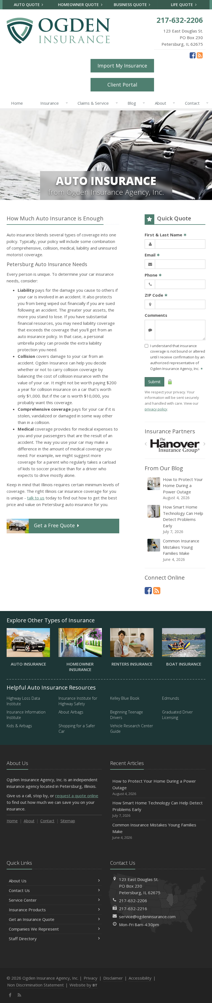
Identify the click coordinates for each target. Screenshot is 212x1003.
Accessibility (140, 978)
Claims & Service (96, 103)
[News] (200, 55)
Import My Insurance (122, 65)
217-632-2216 (133, 908)
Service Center (23, 900)
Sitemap (67, 820)
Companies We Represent (34, 929)
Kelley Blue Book (124, 698)
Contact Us (19, 890)
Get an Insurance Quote (31, 919)
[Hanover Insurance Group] (175, 445)
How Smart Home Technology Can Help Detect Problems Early (183, 519)
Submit (154, 381)
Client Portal (122, 84)
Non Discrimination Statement (35, 985)
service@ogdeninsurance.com (147, 916)
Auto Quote (27, 4)
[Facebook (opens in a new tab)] (192, 55)
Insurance (52, 103)
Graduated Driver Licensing (177, 714)
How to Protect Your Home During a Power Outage (183, 489)
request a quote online (76, 795)
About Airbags (71, 712)
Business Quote (131, 4)
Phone (153, 275)
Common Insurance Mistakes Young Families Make (181, 550)
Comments (156, 315)
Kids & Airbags (19, 725)
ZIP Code (156, 295)
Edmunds (170, 698)
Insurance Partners (170, 431)
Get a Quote (54, 525)
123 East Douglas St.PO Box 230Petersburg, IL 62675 (139, 886)
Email (152, 255)
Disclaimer (113, 978)
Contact (195, 103)
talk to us (35, 498)
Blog (135, 103)
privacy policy (156, 409)
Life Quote (182, 4)
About (163, 103)
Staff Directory (23, 938)
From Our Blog (164, 468)
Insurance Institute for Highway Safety (78, 701)
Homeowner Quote (79, 4)
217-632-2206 (133, 900)
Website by (83, 985)
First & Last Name (166, 234)
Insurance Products (27, 909)
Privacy (90, 978)
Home (17, 103)
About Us (17, 880)
